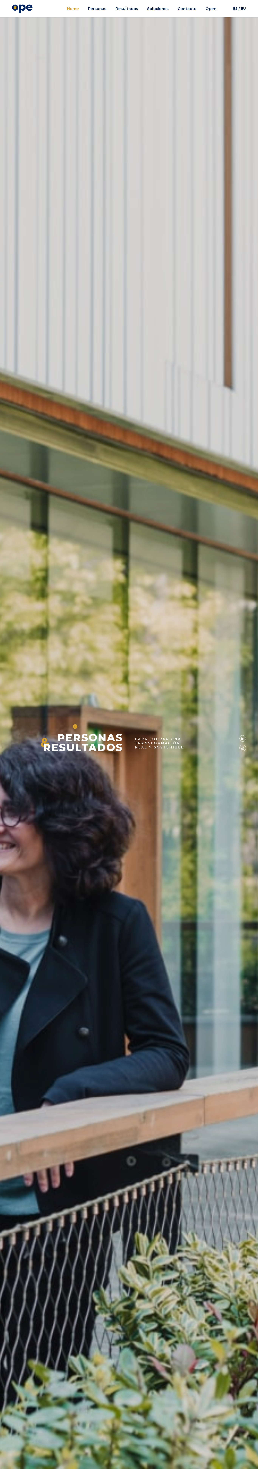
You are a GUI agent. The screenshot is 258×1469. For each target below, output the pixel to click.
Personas (97, 9)
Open (210, 9)
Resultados (126, 9)
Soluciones (158, 9)
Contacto (187, 9)
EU (243, 8)
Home (73, 9)
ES (235, 8)
